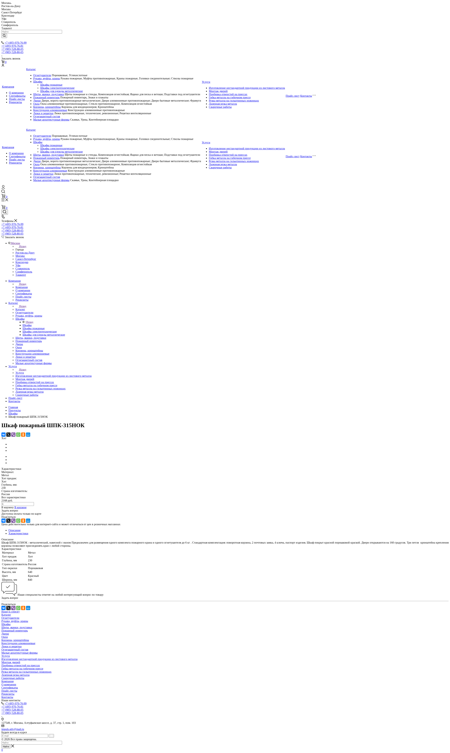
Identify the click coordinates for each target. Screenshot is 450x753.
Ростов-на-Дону (25, 252)
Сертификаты (17, 95)
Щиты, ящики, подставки (48, 94)
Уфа (17, 265)
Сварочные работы (220, 106)
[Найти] (4, 36)
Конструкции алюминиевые (50, 110)
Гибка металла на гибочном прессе (230, 97)
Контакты (306, 95)
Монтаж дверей (218, 91)
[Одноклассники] (23, 434)
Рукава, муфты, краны (46, 78)
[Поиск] (4, 212)
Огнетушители (42, 75)
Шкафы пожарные (51, 84)
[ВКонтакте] (3, 434)
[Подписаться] (51, 736)
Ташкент (20, 274)
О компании (16, 92)
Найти (6, 746)
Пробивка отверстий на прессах (228, 94)
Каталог (31, 69)
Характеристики (18, 533)
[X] (8, 434)
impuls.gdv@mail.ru (12, 729)
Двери (37, 100)
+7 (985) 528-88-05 (12, 49)
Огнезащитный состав (46, 116)
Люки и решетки (43, 113)
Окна (36, 103)
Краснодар (21, 262)
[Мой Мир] (28, 434)
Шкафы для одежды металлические (61, 91)
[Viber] (13, 434)
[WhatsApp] (18, 434)
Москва (20, 255)
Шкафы (37, 81)
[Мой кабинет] (2, 65)
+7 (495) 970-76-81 (12, 45)
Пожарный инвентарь (46, 97)
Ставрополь (22, 268)
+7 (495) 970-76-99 (16, 42)
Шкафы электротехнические (57, 87)
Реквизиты (15, 102)
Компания (8, 86)
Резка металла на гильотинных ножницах (234, 100)
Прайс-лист (293, 95)
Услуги (206, 81)
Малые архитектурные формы (51, 119)
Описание (14, 530)
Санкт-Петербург (25, 259)
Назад (22, 246)
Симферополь (23, 271)
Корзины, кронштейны (47, 106)
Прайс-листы (17, 99)
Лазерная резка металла (223, 103)
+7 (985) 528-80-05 (12, 52)
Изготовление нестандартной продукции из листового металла (247, 87)
